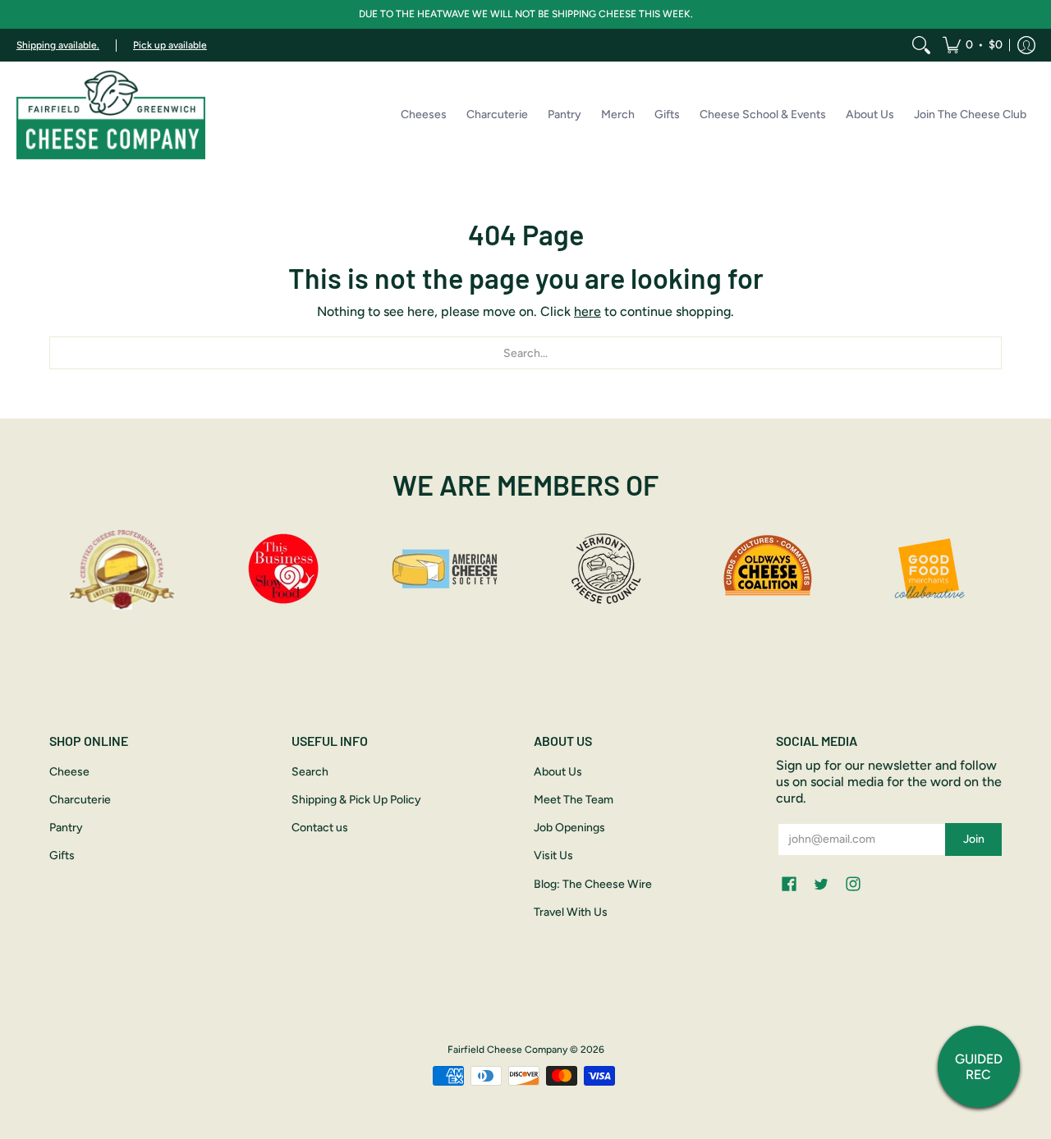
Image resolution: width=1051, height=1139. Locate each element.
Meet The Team (573, 800)
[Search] (921, 45)
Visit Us (553, 855)
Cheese (69, 772)
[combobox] (525, 352)
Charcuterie (80, 800)
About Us (558, 772)
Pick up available (170, 45)
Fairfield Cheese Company (507, 1049)
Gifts (62, 855)
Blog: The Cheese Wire (593, 884)
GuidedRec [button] (979, 1066)
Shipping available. (57, 45)
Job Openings (569, 828)
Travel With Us (571, 912)
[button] (972, 45)
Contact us (319, 828)
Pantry (66, 828)
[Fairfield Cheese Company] (110, 115)
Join (973, 839)
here (587, 311)
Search (309, 772)
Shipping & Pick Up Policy (356, 800)
